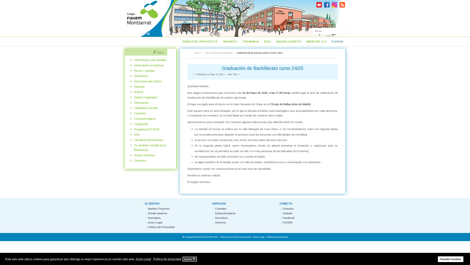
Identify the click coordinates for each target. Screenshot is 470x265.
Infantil (230, 41)
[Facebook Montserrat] (327, 7)
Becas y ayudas (144, 70)
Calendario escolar (146, 108)
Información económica (149, 65)
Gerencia (220, 222)
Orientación (141, 102)
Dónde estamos (144, 155)
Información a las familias (150, 60)
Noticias (139, 86)
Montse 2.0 (316, 41)
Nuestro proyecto (200, 41)
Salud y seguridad (145, 97)
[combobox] (329, 31)
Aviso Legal (155, 222)
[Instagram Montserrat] (334, 7)
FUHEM (287, 222)
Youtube (287, 213)
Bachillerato (288, 41)
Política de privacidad (277, 237)
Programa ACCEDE (147, 129)
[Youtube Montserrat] (319, 7)
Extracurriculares (145, 118)
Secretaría (141, 76)
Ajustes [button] (189, 259)
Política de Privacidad (161, 227)
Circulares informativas (219, 53)
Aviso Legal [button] (143, 259)
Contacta (287, 208)
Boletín (138, 92)
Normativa (154, 217)
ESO (267, 41)
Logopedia (141, 124)
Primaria (251, 41)
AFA (137, 134)
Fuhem (337, 41)
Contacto (140, 160)
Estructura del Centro (148, 81)
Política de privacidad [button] (167, 259)
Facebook (288, 217)
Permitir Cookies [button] (450, 259)
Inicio (198, 53)
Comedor (140, 113)
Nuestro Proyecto (159, 208)
